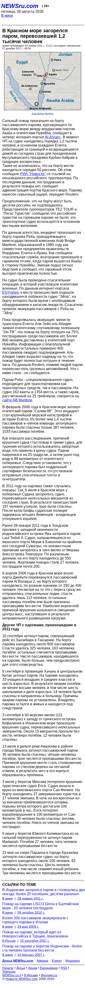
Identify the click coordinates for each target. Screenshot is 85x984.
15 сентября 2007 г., (35, 940)
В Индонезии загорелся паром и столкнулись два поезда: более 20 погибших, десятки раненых (43, 892)
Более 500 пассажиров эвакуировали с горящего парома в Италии (35, 920)
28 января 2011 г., (30, 898)
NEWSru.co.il (11, 975)
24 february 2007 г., (31, 955)
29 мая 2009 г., (28, 926)
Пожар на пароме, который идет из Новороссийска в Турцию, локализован (35, 934)
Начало (7, 968)
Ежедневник (49, 968)
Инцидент (73, 960)
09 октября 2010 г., (31, 912)
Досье (20, 968)
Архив (32, 968)
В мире (7, 15)
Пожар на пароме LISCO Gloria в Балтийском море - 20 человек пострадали (40, 906)
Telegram (9, 971)
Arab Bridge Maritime (42, 113)
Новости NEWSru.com (21, 979)
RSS (64, 968)
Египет (57, 960)
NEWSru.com (19, 5)
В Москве (31, 975)
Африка (42, 960)
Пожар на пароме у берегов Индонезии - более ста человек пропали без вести (42, 948)
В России (9, 940)
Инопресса (49, 975)
